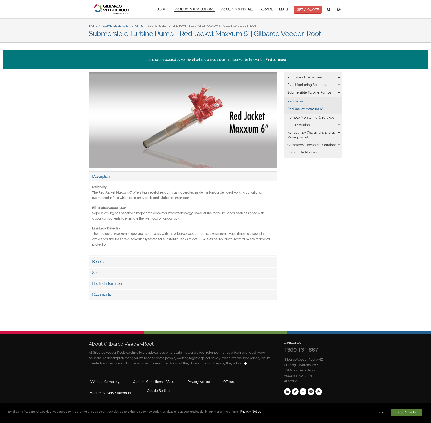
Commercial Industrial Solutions (311, 145)
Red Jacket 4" (297, 101)
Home (93, 25)
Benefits (98, 261)
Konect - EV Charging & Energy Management (311, 135)
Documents (101, 294)
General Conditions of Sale (153, 382)
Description (101, 176)
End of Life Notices (302, 152)
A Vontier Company (104, 382)
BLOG (283, 9)
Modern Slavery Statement (110, 393)
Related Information (107, 283)
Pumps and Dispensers (305, 77)
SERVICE (266, 9)
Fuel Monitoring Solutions (307, 85)
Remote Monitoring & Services (310, 118)
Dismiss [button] (380, 412)
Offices (228, 382)
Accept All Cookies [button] (406, 412)
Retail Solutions (299, 125)
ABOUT (162, 9)
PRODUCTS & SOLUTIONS (194, 9)
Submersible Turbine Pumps (122, 25)
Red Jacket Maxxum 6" (305, 109)
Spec (96, 272)
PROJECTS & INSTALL (237, 9)
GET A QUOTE (308, 10)
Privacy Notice (250, 411)
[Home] (112, 9)
